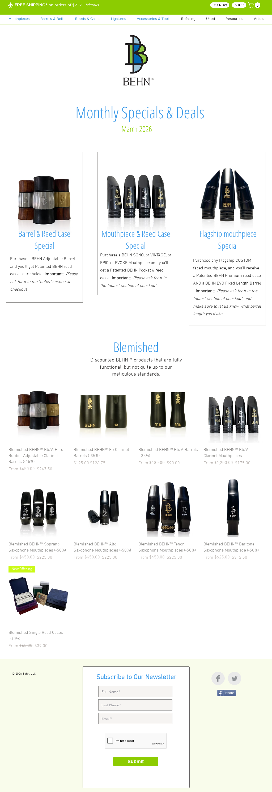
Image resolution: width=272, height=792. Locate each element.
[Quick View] (38, 413)
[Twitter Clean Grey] (234, 678)
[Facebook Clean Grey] (218, 678)
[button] (234, 18)
